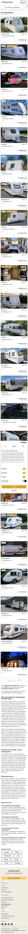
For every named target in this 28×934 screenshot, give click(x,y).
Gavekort (3, 890)
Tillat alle (14, 486)
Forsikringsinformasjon (7, 897)
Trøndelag (17, 863)
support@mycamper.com (8, 916)
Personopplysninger (5, 930)
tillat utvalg (14, 490)
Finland (17, 852)
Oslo (18, 856)
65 (18, 680)
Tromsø (6, 863)
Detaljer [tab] (14, 446)
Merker (3, 908)
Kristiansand (7, 856)
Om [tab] (23, 446)
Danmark (6, 852)
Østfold (6, 859)
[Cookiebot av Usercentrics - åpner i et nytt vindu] (21, 442)
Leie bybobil (4, 906)
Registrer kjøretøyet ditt (7, 900)
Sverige (16, 859)
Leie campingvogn (6, 904)
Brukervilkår (15, 929)
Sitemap (23, 930)
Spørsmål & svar (5, 918)
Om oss (3, 885)
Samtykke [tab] (5, 446)
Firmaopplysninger (16, 930)
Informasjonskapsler (6, 892)
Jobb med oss (5, 888)
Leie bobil (3, 902)
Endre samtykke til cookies (7, 932)
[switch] (25, 473)
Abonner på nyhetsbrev (14, 878)
